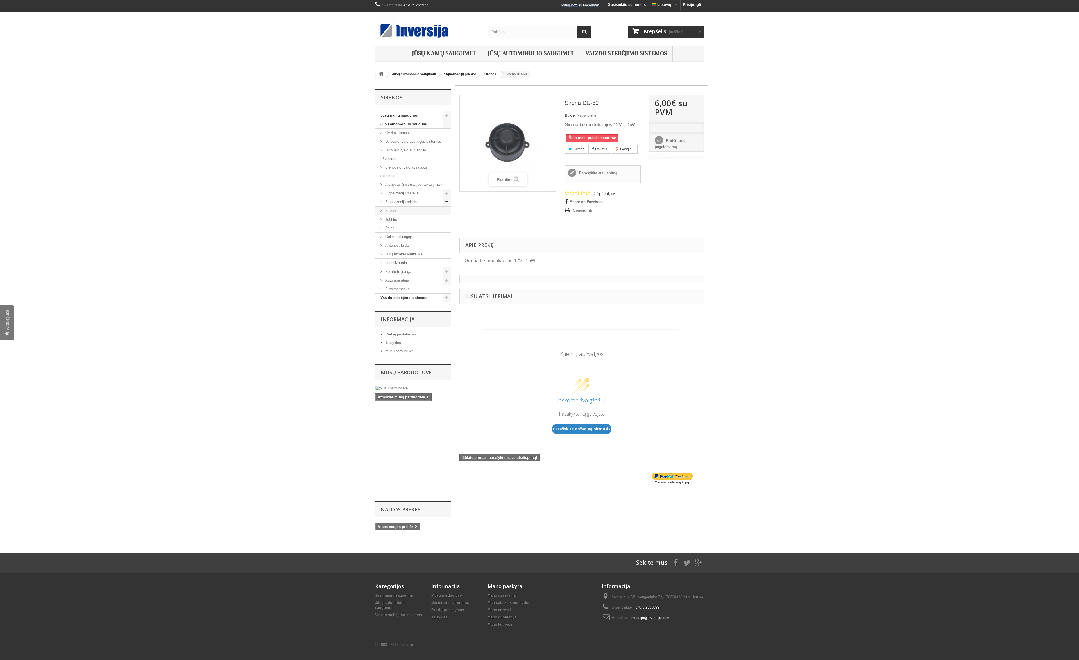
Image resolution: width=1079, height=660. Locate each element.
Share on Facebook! (587, 202)
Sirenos (391, 210)
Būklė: (570, 115)
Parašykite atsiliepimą (597, 173)
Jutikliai (391, 219)
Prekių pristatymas (400, 334)
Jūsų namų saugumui (444, 53)
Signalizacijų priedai (401, 202)
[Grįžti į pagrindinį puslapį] (381, 74)
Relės (389, 228)
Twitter (578, 149)
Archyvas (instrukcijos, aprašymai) (413, 184)
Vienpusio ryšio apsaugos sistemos (403, 171)
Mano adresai (499, 610)
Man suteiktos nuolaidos (509, 602)
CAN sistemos (396, 133)
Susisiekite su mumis (627, 5)
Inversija (406, 645)
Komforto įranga (397, 271)
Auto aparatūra (396, 280)
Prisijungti (692, 5)
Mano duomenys (502, 617)
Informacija (398, 319)
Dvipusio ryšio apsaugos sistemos (412, 141)
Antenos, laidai (396, 245)
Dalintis (600, 149)
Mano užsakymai (502, 595)
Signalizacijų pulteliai (401, 193)
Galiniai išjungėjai (399, 237)
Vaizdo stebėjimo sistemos (626, 53)
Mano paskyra (505, 586)
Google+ (626, 149)
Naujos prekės (400, 509)
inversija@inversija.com (650, 618)
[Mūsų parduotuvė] (413, 388)
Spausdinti (582, 210)
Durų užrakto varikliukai (403, 254)
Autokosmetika (397, 289)
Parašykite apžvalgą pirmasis (581, 429)
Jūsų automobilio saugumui (531, 53)
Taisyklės (392, 343)
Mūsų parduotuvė (399, 351)
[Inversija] (427, 27)
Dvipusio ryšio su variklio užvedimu (403, 154)
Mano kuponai (500, 624)
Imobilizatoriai (396, 263)
